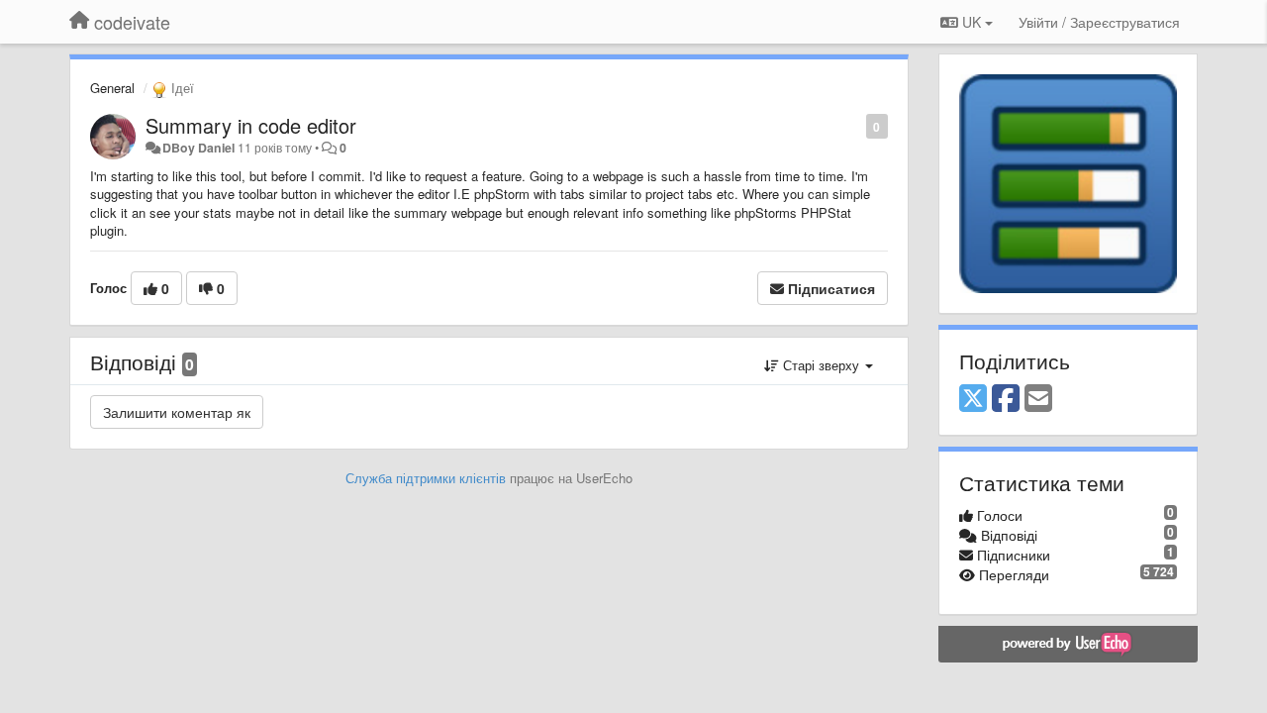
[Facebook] (1006, 399)
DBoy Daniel (198, 147)
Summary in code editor (251, 125)
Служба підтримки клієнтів (425, 477)
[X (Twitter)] (973, 399)
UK (971, 22)
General (112, 87)
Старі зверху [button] (821, 365)
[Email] (1038, 399)
